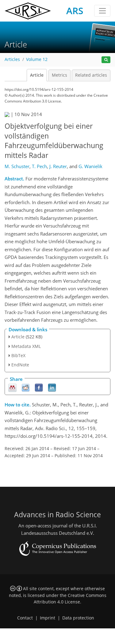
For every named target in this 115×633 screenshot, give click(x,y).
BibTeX (18, 355)
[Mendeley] (12, 387)
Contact (25, 618)
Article (37, 75)
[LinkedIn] (52, 387)
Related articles (91, 75)
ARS (74, 10)
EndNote (20, 365)
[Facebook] (39, 387)
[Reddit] (25, 387)
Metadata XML (26, 346)
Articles (12, 59)
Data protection (78, 618)
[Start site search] (106, 59)
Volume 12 (37, 59)
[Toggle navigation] (102, 11)
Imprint (47, 618)
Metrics (59, 75)
